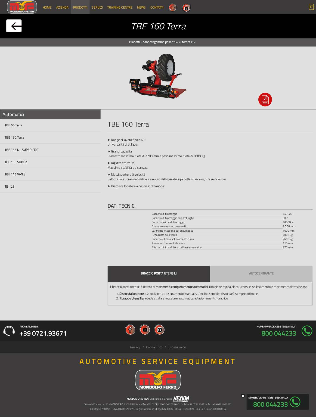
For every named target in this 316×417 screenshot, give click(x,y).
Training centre (120, 7)
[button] (311, 7)
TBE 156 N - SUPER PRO (21, 149)
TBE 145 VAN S (15, 174)
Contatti (156, 7)
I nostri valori (177, 347)
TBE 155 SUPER (16, 161)
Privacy (135, 347)
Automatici (186, 41)
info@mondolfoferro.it (166, 403)
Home (47, 7)
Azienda (62, 7)
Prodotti (80, 7)
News (141, 7)
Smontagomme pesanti (159, 41)
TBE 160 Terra (14, 137)
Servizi (97, 7)
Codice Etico (154, 347)
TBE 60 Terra (13, 125)
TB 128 (10, 186)
